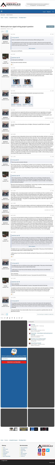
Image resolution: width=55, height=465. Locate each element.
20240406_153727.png (27, 104)
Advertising (23, 449)
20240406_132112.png (16, 85)
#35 (53, 278)
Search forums (9, 14)
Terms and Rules (24, 453)
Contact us (23, 456)
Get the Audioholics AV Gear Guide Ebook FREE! (14, 356)
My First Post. (34, 329)
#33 (53, 232)
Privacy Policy (23, 454)
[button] (1, 11)
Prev (3, 31)
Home (4, 447)
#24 (53, 90)
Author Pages (23, 450)
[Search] (53, 11)
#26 (53, 122)
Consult (4, 450)
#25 (53, 109)
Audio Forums (5, 449)
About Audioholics (24, 447)
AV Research (5, 453)
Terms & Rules (51, 462)
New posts (3, 14)
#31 (53, 203)
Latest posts (31, 321)
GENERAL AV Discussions (35, 345)
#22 (53, 54)
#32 (53, 215)
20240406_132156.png (27, 85)
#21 (53, 34)
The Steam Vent (33, 327)
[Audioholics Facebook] (39, 451)
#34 (53, 259)
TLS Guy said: (14, 37)
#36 (53, 297)
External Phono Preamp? (36, 343)
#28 (53, 156)
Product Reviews (6, 452)
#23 (53, 67)
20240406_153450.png (16, 104)
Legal (22, 452)
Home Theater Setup (6, 456)
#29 (53, 172)
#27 (53, 134)
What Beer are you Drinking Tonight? (38, 338)
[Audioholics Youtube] (43, 451)
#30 (53, 190)
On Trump (33, 324)
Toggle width (4, 460)
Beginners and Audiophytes (35, 331)
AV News (4, 454)
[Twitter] (47, 451)
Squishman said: (15, 57)
